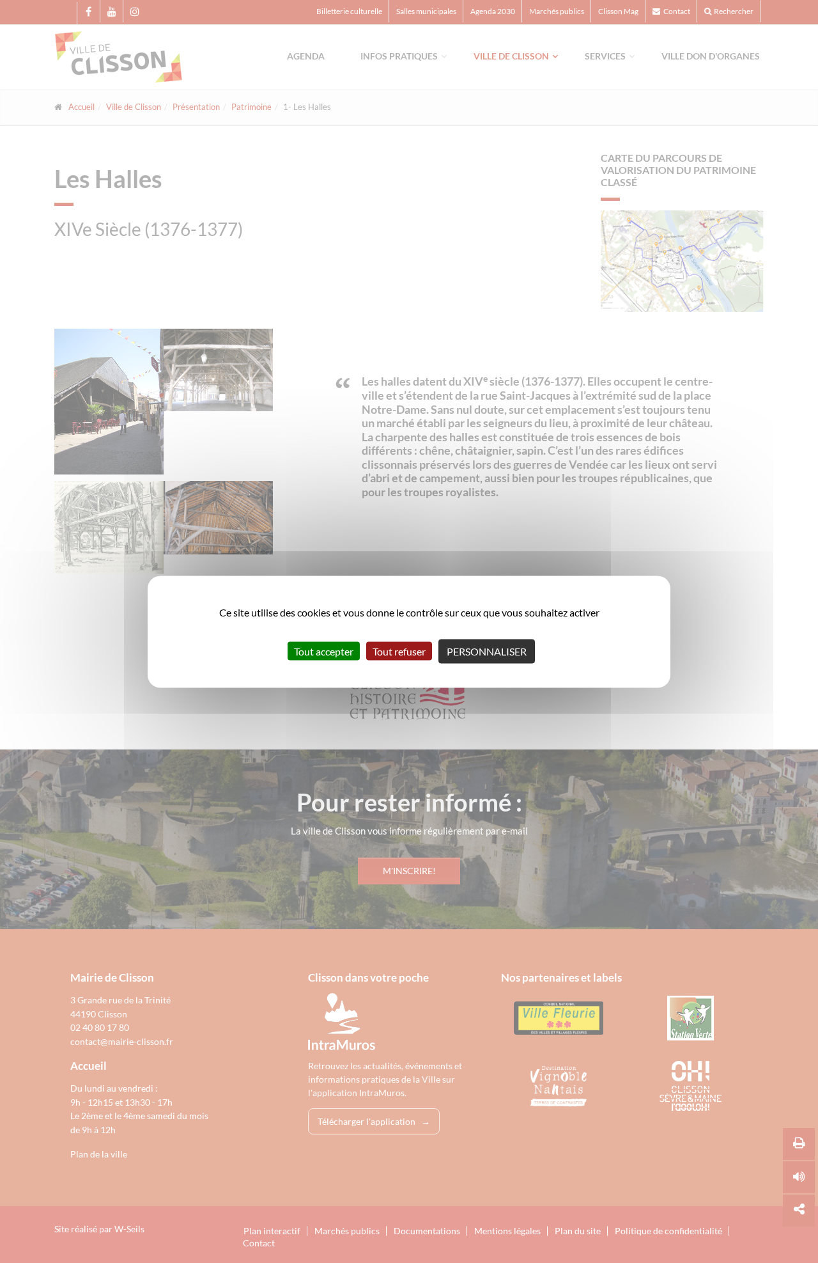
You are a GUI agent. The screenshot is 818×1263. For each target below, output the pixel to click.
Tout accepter (323, 651)
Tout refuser (399, 651)
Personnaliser (487, 651)
